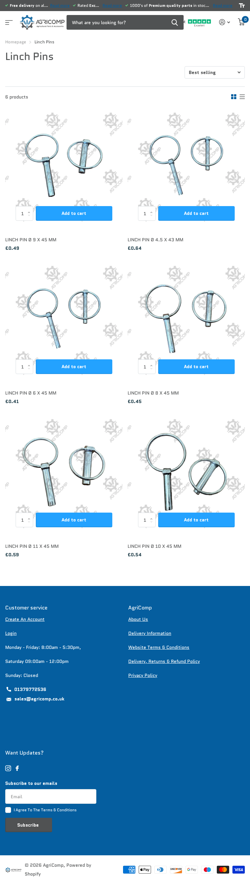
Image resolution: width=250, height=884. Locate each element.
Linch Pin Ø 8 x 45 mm (153, 393)
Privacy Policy (142, 675)
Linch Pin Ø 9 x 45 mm (30, 239)
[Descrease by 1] (30, 219)
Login (11, 633)
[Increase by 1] (30, 208)
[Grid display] (233, 97)
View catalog (8, 20)
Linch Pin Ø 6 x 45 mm (30, 393)
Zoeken (175, 22)
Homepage (15, 42)
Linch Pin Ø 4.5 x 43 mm (155, 239)
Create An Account (25, 619)
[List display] (242, 97)
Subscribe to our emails (31, 783)
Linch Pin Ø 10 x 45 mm (154, 546)
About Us (138, 619)
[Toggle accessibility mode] (242, 5)
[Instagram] (8, 768)
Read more (60, 5)
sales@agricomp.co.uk (39, 699)
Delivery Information (149, 633)
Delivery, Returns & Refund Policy (164, 661)
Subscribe (28, 825)
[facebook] (17, 768)
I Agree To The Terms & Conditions (45, 810)
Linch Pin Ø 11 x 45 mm (32, 546)
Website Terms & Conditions (158, 647)
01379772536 (30, 689)
